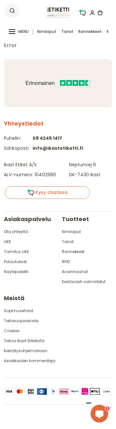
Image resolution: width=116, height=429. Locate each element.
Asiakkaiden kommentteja (29, 360)
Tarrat (67, 31)
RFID (66, 261)
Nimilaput (46, 31)
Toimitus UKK (16, 251)
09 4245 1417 (47, 138)
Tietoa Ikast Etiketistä (24, 340)
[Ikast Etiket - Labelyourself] (58, 12)
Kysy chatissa (51, 192)
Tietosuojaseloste (21, 320)
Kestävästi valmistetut (84, 281)
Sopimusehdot (18, 310)
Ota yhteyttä (16, 231)
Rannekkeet (90, 31)
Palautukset (15, 261)
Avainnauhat (75, 271)
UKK (7, 241)
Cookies (12, 330)
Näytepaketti (16, 271)
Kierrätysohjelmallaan (25, 350)
